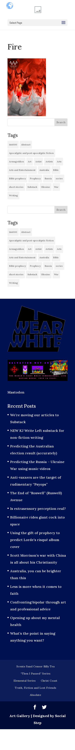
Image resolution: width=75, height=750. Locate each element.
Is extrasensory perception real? (38, 508)
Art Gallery (19, 716)
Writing (13, 195)
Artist (38, 161)
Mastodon (16, 392)
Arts (59, 161)
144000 (13, 144)
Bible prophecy (17, 178)
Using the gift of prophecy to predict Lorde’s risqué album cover (35, 540)
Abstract (25, 144)
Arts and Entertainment (22, 170)
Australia (44, 170)
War (56, 186)
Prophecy (35, 178)
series (59, 178)
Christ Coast (49, 680)
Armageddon (16, 161)
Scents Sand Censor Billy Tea (35, 666)
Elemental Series (24, 680)
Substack (32, 186)
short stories (16, 186)
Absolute (35, 695)
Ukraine (45, 186)
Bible (56, 170)
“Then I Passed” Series (35, 673)
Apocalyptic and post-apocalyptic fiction (31, 153)
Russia (48, 178)
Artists (49, 161)
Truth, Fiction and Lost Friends (35, 688)
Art (29, 161)
